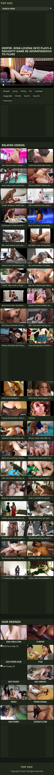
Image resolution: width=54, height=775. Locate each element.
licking (23, 91)
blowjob (6, 91)
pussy (15, 91)
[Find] (51, 8)
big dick (36, 96)
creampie (39, 91)
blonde (18, 96)
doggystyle (7, 96)
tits (30, 91)
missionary (7, 100)
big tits (27, 96)
